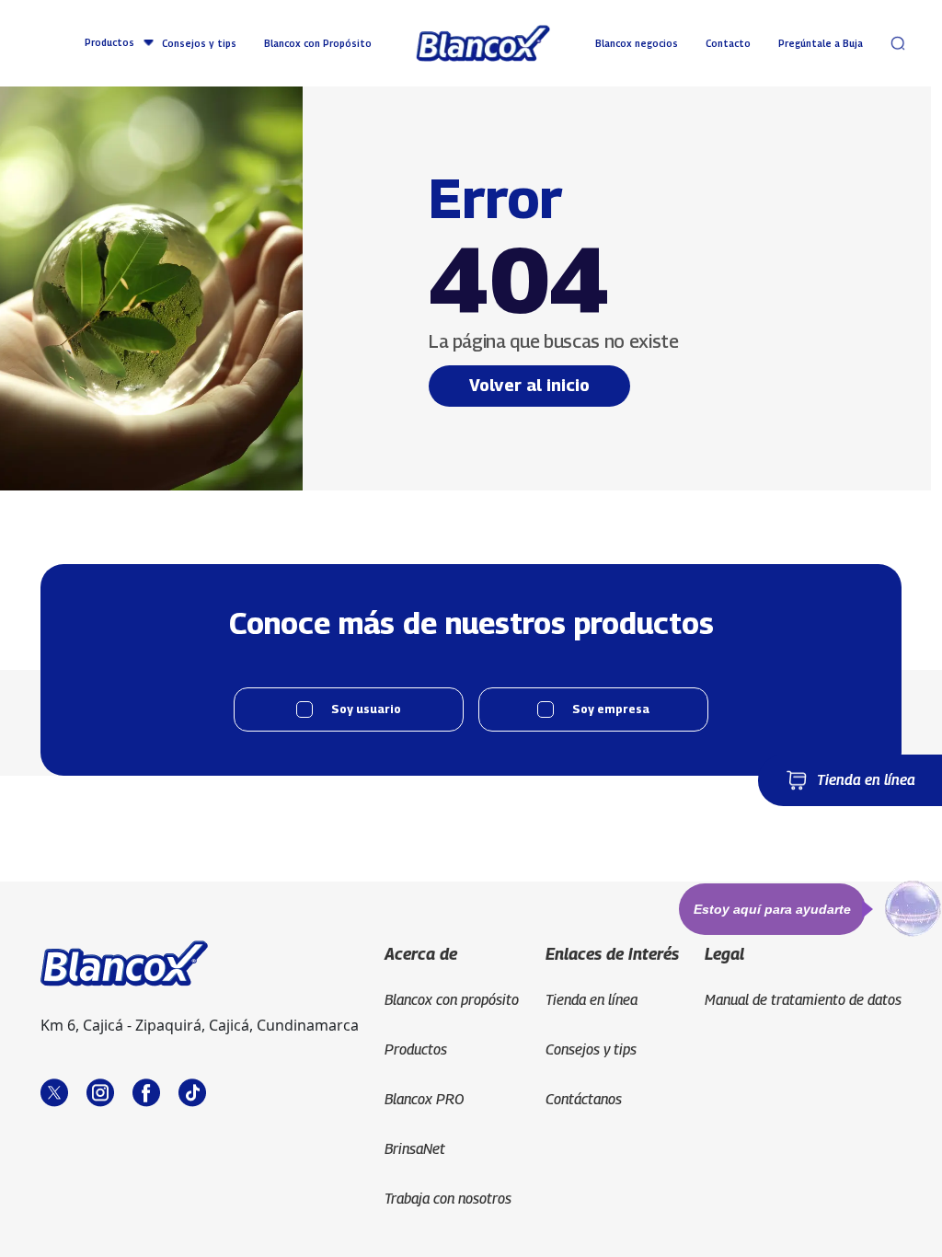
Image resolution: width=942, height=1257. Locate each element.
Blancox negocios (636, 43)
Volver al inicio (529, 385)
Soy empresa (610, 709)
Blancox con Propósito (318, 43)
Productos (109, 42)
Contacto (728, 43)
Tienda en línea (866, 780)
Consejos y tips (199, 43)
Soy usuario (366, 709)
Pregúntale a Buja (820, 43)
